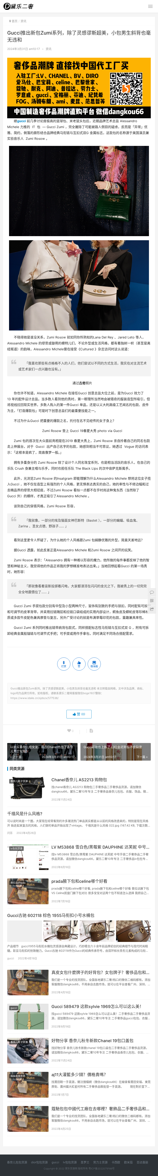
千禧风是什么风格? (24, 813)
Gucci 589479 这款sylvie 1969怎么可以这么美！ (97, 1006)
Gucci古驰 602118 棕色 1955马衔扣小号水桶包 (50, 915)
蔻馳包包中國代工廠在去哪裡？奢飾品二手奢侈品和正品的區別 (101, 1108)
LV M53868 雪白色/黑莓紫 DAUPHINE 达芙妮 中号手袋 (101, 847)
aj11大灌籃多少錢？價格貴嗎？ (79, 1074)
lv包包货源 (16, 848)
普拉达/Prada (18, 882)
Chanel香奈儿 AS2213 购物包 (79, 779)
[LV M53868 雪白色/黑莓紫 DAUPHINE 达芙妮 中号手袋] (28, 857)
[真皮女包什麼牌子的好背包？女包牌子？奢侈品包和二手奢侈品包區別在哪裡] (28, 983)
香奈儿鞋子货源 (19, 781)
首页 (14, 21)
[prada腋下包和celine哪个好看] (28, 891)
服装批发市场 (17, 1076)
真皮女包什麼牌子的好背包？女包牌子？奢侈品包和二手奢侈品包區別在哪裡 (101, 972)
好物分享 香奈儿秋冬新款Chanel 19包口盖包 (92, 1040)
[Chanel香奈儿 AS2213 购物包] (28, 790)
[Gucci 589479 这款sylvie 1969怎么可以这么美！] (28, 1016)
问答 (10, 832)
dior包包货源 (39, 1162)
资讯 (48, 49)
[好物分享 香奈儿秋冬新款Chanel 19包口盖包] (28, 1051)
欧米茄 (128, 1162)
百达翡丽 (142, 1162)
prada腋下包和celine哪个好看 (79, 881)
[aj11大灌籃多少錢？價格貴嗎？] (28, 1085)
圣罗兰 (85, 1162)
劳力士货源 (100, 1162)
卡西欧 (116, 1162)
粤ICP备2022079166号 (101, 1168)
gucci (21, 121)
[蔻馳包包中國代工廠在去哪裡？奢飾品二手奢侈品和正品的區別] (28, 1119)
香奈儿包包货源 (17, 1162)
